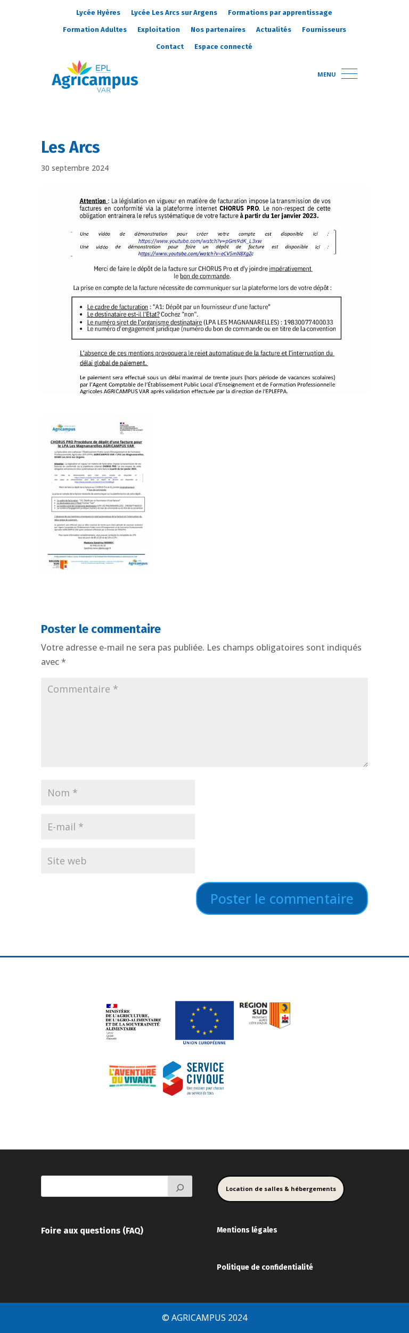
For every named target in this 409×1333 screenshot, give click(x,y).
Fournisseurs (324, 30)
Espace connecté (223, 47)
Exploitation (158, 30)
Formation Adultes (95, 30)
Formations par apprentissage (280, 12)
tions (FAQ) (121, 1231)
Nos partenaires (218, 30)
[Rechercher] (180, 1186)
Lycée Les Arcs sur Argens (174, 12)
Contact (170, 47)
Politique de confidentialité (265, 1267)
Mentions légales (247, 1230)
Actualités (273, 30)
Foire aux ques (70, 1231)
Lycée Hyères (98, 12)
